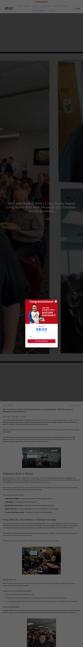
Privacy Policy (52, 344)
